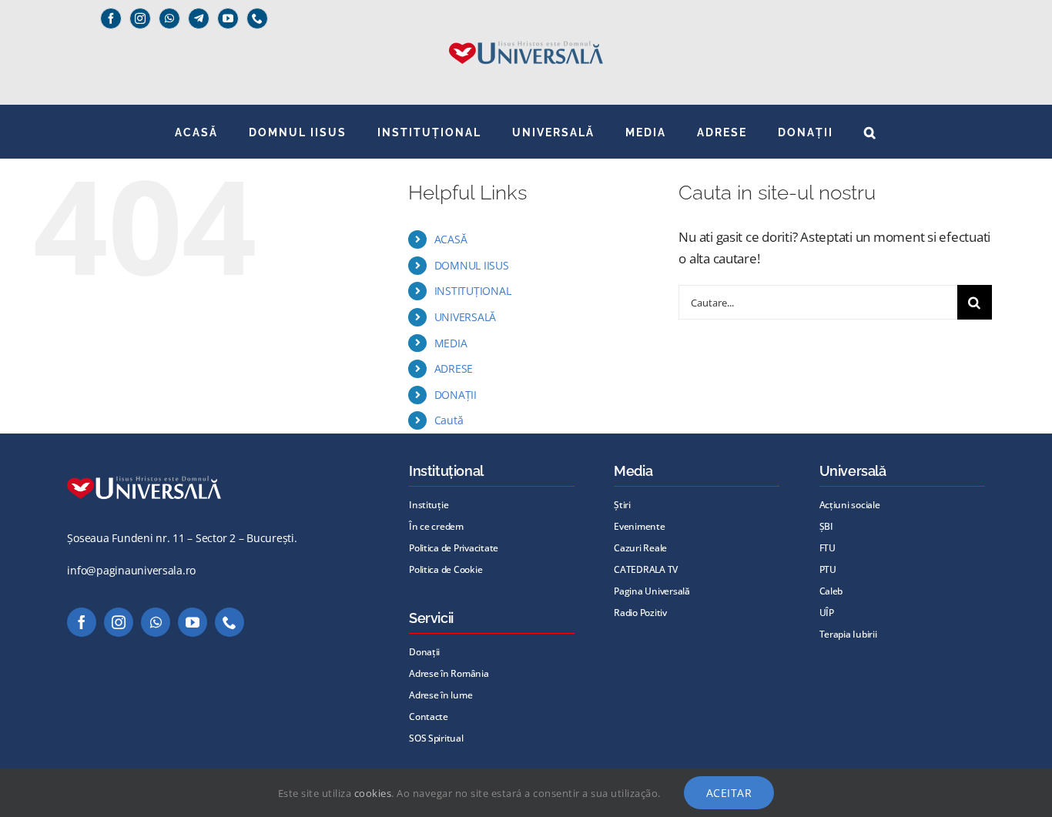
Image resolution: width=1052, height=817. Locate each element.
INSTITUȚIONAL (472, 290)
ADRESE (453, 368)
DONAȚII (455, 394)
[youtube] (228, 18)
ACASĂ (450, 239)
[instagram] (140, 18)
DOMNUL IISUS (471, 265)
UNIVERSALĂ (465, 317)
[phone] (257, 18)
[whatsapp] (169, 18)
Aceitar (729, 792)
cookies (373, 793)
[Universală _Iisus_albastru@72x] (526, 36)
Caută (449, 420)
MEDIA (450, 343)
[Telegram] (198, 18)
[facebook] (111, 18)
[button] (871, 132)
